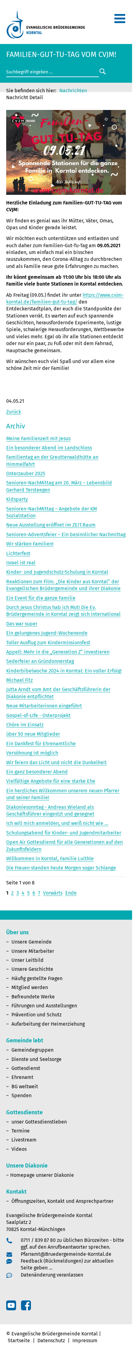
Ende (71, 893)
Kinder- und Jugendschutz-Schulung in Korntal (57, 572)
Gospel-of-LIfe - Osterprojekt (38, 715)
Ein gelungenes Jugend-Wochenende (47, 633)
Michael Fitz (19, 680)
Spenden (21, 1095)
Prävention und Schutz (36, 1015)
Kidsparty (17, 499)
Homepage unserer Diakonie (42, 1175)
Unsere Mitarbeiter (32, 951)
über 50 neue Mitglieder (33, 734)
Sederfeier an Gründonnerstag (40, 661)
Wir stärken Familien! (30, 544)
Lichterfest (18, 553)
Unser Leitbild (27, 960)
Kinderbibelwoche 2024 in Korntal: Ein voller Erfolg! (64, 671)
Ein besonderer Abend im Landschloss (49, 448)
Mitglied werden (29, 987)
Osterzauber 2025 (25, 473)
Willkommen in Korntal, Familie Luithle (50, 858)
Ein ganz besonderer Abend (37, 772)
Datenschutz (51, 1340)
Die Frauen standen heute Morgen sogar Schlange (61, 868)
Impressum (84, 1340)
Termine (20, 1131)
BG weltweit (24, 1086)
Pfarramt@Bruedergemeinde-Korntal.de (66, 1254)
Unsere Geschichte (32, 969)
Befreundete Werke (33, 997)
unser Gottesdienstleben (39, 1122)
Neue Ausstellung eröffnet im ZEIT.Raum (51, 525)
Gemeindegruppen (32, 1050)
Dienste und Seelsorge (36, 1059)
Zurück (13, 412)
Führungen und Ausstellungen (44, 1006)
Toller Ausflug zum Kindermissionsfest (48, 643)
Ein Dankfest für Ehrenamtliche (41, 744)
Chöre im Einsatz (25, 725)
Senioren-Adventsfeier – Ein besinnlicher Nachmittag (66, 534)
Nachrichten (73, 91)
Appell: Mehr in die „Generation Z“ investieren (57, 652)
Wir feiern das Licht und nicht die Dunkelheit (56, 762)
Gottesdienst (25, 1068)
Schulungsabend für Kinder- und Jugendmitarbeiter (63, 833)
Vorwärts (52, 893)
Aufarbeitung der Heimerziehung (48, 1024)
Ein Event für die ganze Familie (40, 598)
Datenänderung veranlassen (52, 1275)
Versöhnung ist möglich (32, 753)
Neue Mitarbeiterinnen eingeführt (44, 706)
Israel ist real (21, 563)
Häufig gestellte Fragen (36, 978)
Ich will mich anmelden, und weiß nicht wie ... (57, 823)
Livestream (23, 1140)
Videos (19, 1149)
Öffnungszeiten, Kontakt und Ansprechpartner (62, 1201)
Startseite (19, 1340)
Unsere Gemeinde (31, 942)
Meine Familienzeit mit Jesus (38, 438)
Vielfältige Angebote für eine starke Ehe (50, 781)
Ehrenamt (22, 1077)
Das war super (21, 624)
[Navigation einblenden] (120, 21)
